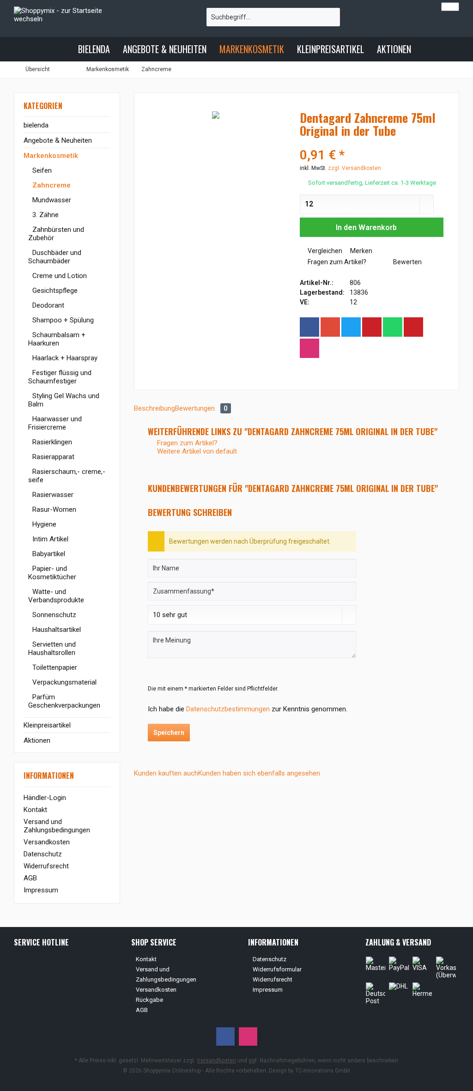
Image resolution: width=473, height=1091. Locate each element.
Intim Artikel (49, 539)
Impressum (41, 890)
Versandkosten (47, 842)
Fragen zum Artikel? (336, 262)
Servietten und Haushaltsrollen (52, 648)
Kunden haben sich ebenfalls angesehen (259, 773)
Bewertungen (201, 408)
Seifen (41, 170)
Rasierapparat (52, 457)
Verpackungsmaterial (63, 682)
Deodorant (47, 305)
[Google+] (330, 327)
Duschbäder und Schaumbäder (54, 257)
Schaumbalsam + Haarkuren (56, 339)
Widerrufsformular (277, 969)
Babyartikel (47, 554)
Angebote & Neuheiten (58, 140)
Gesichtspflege (54, 290)
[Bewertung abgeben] (371, 142)
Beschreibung (154, 408)
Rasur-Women (53, 509)
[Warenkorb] (449, 21)
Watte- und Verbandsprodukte (56, 596)
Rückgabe (149, 999)
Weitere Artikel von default (196, 451)
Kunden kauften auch (166, 773)
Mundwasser (50, 200)
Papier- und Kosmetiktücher (52, 572)
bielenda (36, 125)
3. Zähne (44, 215)
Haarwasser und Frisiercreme (55, 423)
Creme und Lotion (58, 276)
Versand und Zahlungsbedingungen (57, 826)
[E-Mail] (413, 327)
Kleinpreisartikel (47, 725)
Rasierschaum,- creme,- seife (66, 475)
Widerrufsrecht (46, 866)
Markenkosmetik (51, 156)
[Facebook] (309, 327)
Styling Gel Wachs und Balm (63, 400)
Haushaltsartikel (55, 629)
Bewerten (407, 262)
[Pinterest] (372, 327)
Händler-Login (45, 798)
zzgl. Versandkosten (354, 168)
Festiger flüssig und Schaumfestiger (59, 377)
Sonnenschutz (53, 615)
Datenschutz (43, 854)
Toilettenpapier (53, 667)
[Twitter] (351, 327)
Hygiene (43, 524)
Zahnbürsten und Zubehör (56, 233)
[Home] (64, 49)
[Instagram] (309, 348)
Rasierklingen (51, 442)
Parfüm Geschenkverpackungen (64, 701)
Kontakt (35, 810)
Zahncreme (50, 185)
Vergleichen (324, 251)
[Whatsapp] (392, 327)
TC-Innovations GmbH (322, 1070)
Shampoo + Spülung (62, 320)
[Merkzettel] (427, 21)
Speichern (168, 732)
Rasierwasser (51, 495)
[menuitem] (449, 21)
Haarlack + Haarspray (63, 358)
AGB (30, 878)
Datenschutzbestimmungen (228, 709)
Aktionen (37, 740)
